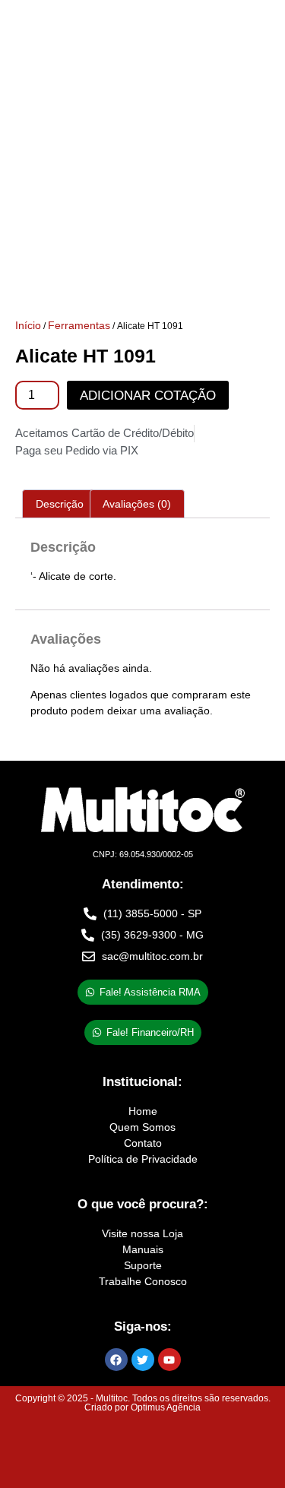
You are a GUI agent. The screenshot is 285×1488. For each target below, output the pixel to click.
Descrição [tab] (60, 504)
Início (28, 325)
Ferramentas (79, 325)
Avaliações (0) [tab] (137, 504)
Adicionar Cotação (148, 395)
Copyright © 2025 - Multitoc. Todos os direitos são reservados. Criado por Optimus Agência (143, 1403)
